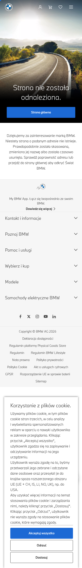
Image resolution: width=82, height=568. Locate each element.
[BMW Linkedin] (54, 317)
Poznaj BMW (17, 234)
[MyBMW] (41, 7)
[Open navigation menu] (71, 7)
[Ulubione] (61, 7)
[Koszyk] (51, 7)
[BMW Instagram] (37, 317)
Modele (12, 281)
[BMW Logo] (9, 7)
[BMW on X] (29, 317)
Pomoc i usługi (18, 250)
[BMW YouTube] (46, 317)
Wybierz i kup (17, 266)
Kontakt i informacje (23, 218)
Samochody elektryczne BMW (32, 297)
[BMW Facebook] (20, 317)
